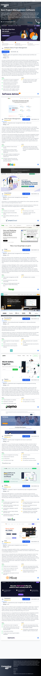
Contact (14, 672)
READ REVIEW (13, 51)
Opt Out (14, 671)
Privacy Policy (15, 668)
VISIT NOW (6, 51)
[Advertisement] (20, 649)
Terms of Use (15, 669)
